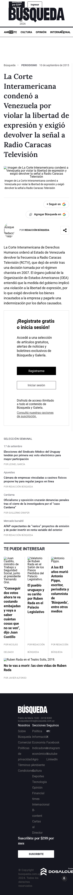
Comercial (24, 742)
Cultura (26, 32)
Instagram (53, 748)
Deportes (38, 776)
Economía (38, 742)
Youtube (51, 754)
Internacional (60, 32)
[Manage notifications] (64, 878)
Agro (35, 759)
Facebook (52, 742)
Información (40, 737)
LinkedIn (52, 759)
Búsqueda (10, 65)
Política (37, 731)
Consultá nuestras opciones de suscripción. (35, 414)
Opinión (41, 32)
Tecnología (39, 782)
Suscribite (36, 854)
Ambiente (10, 32)
